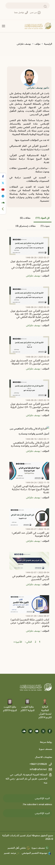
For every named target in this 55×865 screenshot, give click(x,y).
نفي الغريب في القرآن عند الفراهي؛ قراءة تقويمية (30, 534)
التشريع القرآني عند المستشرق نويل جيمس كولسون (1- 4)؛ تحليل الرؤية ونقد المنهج (29, 407)
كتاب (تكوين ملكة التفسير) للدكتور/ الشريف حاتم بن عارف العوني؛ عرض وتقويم (29, 622)
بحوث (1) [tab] (45, 226)
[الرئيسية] (37, 26)
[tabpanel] (29, 440)
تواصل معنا (19, 12)
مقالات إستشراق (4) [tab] (25, 226)
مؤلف (37, 43)
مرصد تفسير (10, 853)
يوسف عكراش (33, 275)
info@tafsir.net (38, 769)
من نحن (33, 12)
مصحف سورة (45, 749)
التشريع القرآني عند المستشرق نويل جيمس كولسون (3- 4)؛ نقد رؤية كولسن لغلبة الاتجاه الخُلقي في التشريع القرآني (29, 315)
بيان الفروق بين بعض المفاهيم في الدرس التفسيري (30, 578)
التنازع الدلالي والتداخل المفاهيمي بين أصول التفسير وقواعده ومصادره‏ (30, 444)
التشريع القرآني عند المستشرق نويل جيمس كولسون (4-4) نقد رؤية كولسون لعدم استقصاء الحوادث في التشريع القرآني (29, 266)
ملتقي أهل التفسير (16, 847)
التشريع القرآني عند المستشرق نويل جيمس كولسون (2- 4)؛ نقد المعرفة (29, 362)
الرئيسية (48, 43)
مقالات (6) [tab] (25, 217)
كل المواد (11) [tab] (42, 217)
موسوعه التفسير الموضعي (35, 853)
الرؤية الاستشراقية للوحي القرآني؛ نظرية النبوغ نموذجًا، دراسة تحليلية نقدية (30, 489)
